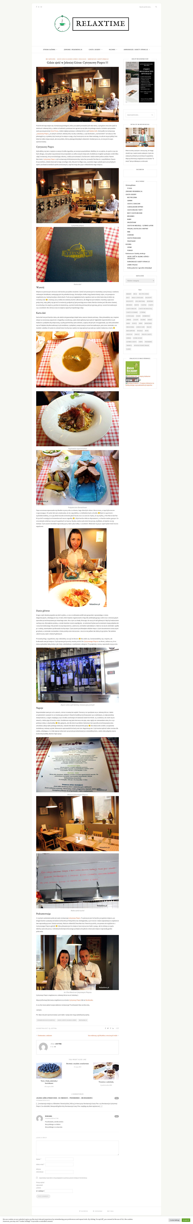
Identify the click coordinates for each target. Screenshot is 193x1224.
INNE (128, 232)
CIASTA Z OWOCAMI (133, 204)
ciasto (151, 305)
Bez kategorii (50, 59)
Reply (116, 1098)
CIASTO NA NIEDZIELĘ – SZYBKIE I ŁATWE (140, 225)
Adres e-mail (40, 1164)
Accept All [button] (186, 1220)
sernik (128, 338)
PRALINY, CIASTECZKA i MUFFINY (137, 229)
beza (135, 294)
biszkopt (149, 297)
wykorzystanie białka (141, 345)
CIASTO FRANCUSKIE (134, 238)
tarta (141, 342)
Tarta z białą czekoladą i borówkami (49, 1082)
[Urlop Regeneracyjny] (140, 82)
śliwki (128, 349)
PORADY (130, 250)
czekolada (130, 316)
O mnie (129, 188)
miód (146, 330)
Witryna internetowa (39, 1170)
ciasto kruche (131, 308)
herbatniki (146, 316)
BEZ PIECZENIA (132, 197)
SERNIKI (129, 201)
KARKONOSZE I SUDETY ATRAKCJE (138, 262)
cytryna (142, 312)
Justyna (54, 1028)
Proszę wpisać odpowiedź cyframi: (40, 1185)
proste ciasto (147, 334)
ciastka (143, 305)
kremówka (148, 323)
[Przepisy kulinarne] (133, 368)
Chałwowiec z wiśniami (44, 1036)
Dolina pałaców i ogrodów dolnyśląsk (139, 268)
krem (140, 323)
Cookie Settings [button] (174, 1220)
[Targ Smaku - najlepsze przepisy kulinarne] (140, 380)
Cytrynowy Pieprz (43, 134)
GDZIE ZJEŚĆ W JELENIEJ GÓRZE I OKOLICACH (71, 59)
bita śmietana (140, 301)
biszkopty (129, 301)
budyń (137, 305)
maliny (149, 327)
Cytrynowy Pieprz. (75, 918)
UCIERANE (130, 235)
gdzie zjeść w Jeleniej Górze (67, 1020)
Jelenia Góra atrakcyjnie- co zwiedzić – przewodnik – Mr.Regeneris (64, 1098)
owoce (137, 334)
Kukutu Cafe (93, 131)
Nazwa (38, 1159)
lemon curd (140, 327)
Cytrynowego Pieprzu (91, 641)
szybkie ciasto (131, 342)
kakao (150, 319)
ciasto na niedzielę (145, 308)
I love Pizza (54, 131)
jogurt (135, 319)
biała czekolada (137, 297)
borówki (150, 301)
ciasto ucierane (132, 312)
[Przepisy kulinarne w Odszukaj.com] (138, 376)
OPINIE (129, 247)
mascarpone (130, 330)
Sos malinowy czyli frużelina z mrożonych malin (103, 1036)
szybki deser (137, 338)
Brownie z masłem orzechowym (77, 1063)
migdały (140, 330)
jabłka (128, 319)
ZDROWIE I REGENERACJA (73, 49)
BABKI (129, 219)
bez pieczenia (144, 294)
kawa (128, 323)
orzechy (129, 334)
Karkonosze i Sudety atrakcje (136, 49)
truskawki (148, 342)
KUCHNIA (112, 49)
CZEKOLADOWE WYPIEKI (135, 207)
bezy (128, 297)
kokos (134, 323)
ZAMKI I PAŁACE (132, 265)
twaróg (129, 345)
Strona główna (49, 49)
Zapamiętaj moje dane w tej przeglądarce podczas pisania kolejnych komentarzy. (63, 1178)
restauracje (83, 1020)
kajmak (143, 319)
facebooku (89, 1000)
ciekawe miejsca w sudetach (46, 1020)
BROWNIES (130, 216)
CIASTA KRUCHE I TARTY (135, 210)
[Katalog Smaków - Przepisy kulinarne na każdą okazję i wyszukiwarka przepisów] (140, 384)
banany (128, 294)
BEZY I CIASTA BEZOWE (134, 213)
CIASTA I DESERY (94, 49)
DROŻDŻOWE (131, 222)
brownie (129, 305)
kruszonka (130, 327)
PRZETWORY (131, 241)
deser (138, 316)
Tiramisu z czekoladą (106, 1082)
